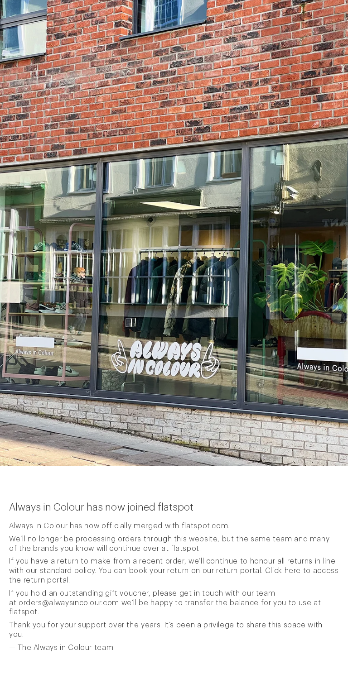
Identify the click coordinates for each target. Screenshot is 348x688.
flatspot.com (205, 526)
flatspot (185, 548)
